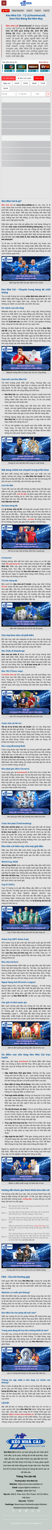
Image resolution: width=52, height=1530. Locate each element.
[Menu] (3, 3)
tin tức (4, 586)
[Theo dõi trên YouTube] (26, 1511)
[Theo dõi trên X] (13, 1511)
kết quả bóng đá (13, 564)
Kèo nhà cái (12, 25)
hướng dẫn (27, 1199)
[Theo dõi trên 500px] (32, 1511)
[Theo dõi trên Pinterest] (19, 1511)
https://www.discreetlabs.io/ (21, 1414)
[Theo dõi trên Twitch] (39, 1511)
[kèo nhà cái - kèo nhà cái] (26, 3)
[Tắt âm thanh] (48, 94)
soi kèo (31, 519)
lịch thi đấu (22, 494)
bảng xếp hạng (39, 1226)
